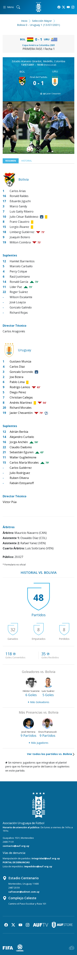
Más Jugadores (38, 742)
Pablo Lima (17, 382)
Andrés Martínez (21, 403)
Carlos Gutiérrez (21, 468)
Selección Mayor (42, 20)
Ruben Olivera (19, 478)
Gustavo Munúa (20, 361)
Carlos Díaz (17, 367)
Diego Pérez (18, 392)
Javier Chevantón (53, 93)
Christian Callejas (21, 397)
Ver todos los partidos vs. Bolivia (49, 754)
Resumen (10, 160)
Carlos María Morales (24, 462)
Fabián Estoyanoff (22, 483)
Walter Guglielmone (23, 457)
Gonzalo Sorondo (21, 372)
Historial (26, 160)
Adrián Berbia (19, 432)
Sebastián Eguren (21, 452)
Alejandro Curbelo (22, 437)
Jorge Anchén (19, 442)
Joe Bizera (16, 377)
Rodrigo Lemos (20, 387)
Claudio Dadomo (21, 447)
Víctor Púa (9, 502)
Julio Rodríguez (20, 473)
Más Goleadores (38, 702)
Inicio (24, 20)
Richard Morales (21, 408)
